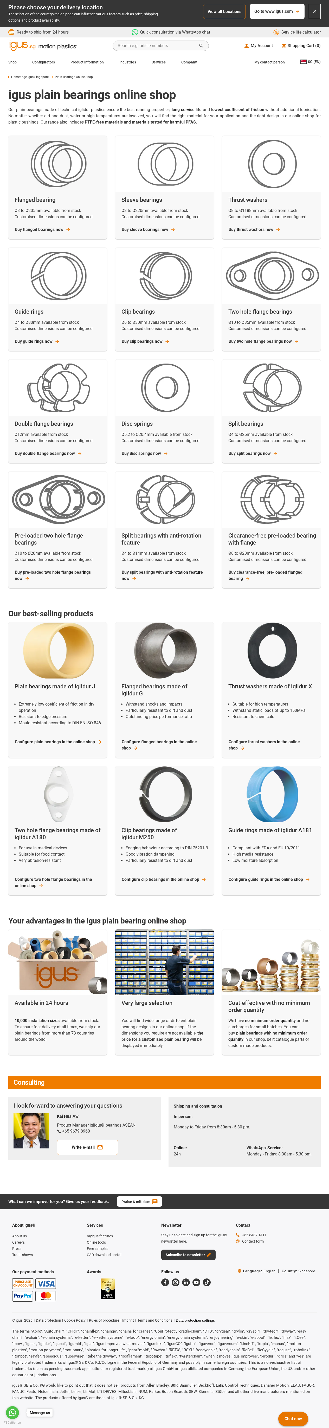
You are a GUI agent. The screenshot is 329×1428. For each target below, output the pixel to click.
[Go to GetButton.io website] (12, 1422)
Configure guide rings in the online (266, 879)
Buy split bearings (250, 453)
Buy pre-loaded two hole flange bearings (53, 575)
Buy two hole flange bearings (260, 341)
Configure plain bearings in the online (55, 741)
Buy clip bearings (142, 341)
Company (189, 62)
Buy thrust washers (251, 229)
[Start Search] (201, 46)
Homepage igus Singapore (30, 77)
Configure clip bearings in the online (160, 879)
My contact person (269, 62)
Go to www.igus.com (273, 11)
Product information (87, 62)
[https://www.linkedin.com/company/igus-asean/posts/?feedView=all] (186, 1282)
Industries (127, 62)
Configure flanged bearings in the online (159, 745)
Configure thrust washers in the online (264, 745)
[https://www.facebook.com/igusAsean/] (165, 1282)
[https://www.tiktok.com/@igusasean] (207, 1282)
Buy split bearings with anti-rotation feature (162, 575)
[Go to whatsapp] (12, 1412)
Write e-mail (83, 1147)
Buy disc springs (141, 453)
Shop (12, 62)
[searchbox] (156, 45)
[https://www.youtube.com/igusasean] (196, 1282)
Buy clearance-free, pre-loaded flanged (265, 575)
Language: (259, 1271)
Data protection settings (195, 1320)
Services (159, 62)
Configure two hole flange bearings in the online (53, 882)
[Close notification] (315, 11)
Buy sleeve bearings (145, 229)
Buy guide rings (34, 341)
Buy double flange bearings (45, 453)
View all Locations (224, 11)
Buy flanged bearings (39, 229)
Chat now (293, 1418)
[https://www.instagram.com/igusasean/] (175, 1282)
